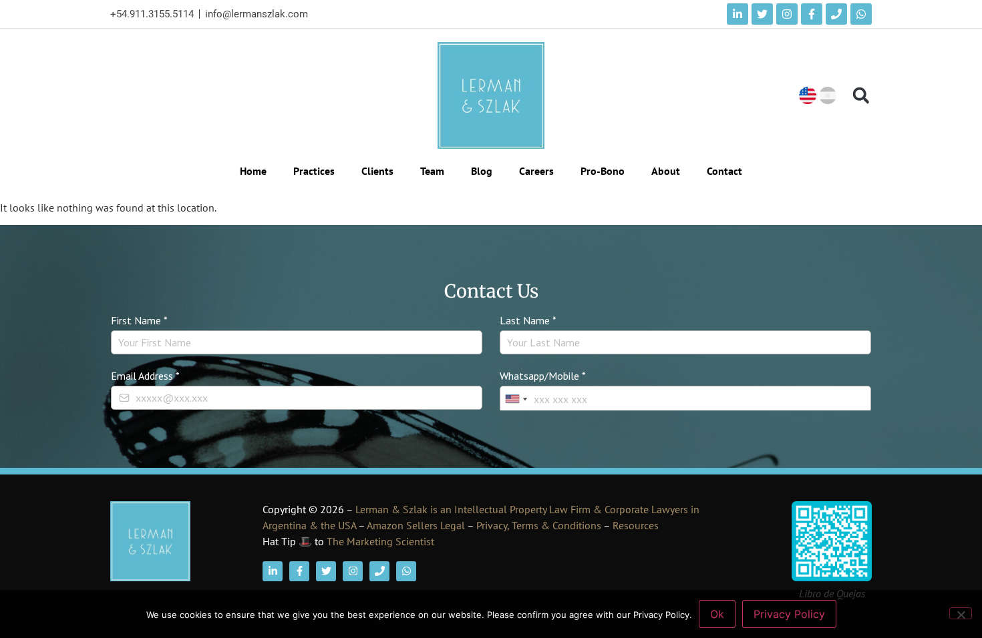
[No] (960, 613)
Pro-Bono (603, 171)
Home (253, 171)
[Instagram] (787, 14)
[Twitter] (762, 14)
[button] (861, 96)
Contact (724, 171)
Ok (717, 614)
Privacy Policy (789, 614)
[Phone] (836, 14)
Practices (314, 171)
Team (432, 171)
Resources (636, 525)
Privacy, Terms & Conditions (538, 525)
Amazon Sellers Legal (416, 525)
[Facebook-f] (811, 14)
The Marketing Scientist (380, 541)
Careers (536, 171)
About (665, 171)
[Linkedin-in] (737, 14)
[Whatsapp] (861, 14)
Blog (481, 171)
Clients (377, 171)
